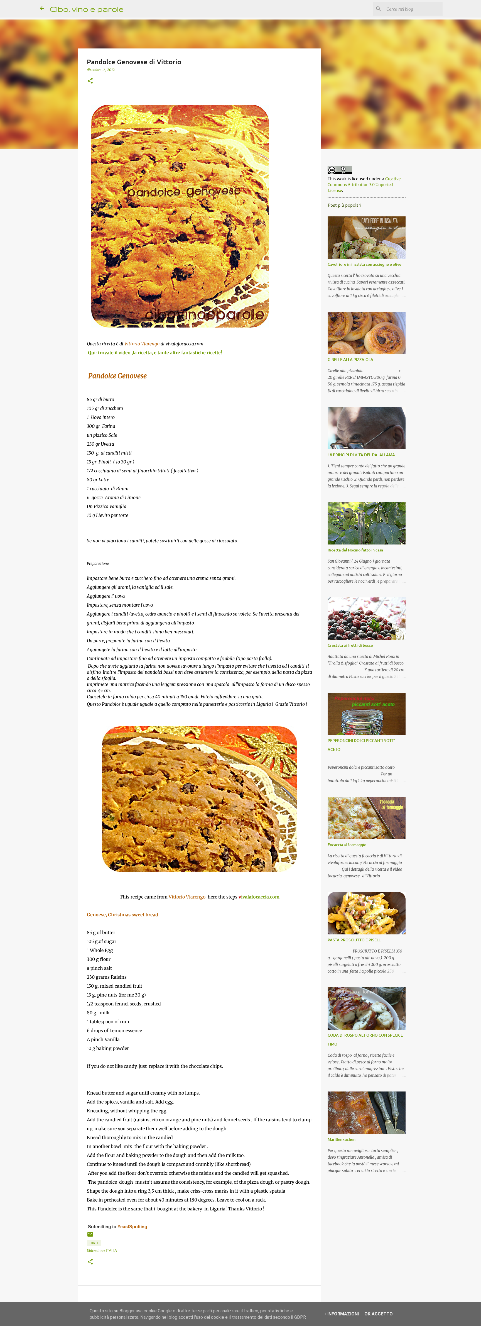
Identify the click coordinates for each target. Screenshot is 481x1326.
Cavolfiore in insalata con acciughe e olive (364, 264)
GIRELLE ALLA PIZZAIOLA (350, 359)
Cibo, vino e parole (87, 8)
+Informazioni (342, 1314)
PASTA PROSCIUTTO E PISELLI (355, 939)
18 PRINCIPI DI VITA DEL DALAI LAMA (361, 454)
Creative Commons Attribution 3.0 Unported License (364, 184)
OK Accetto (378, 1314)
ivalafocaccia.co (258, 897)
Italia (111, 1250)
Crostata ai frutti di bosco (350, 645)
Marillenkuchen (341, 1139)
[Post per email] (90, 1236)
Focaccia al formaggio (347, 844)
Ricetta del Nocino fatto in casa (355, 550)
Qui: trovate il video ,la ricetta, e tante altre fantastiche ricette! (155, 352)
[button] (90, 81)
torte (94, 1242)
